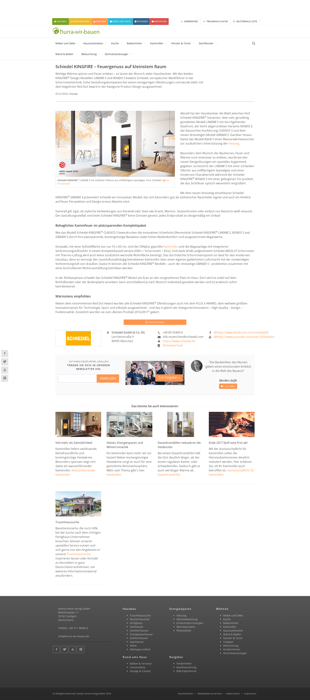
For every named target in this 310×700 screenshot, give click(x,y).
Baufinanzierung (186, 667)
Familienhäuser (139, 630)
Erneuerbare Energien (190, 623)
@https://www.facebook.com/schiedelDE (241, 332)
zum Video (229, 386)
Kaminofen (156, 43)
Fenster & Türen (181, 43)
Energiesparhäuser (141, 634)
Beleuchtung (89, 54)
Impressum (250, 693)
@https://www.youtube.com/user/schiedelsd (244, 337)
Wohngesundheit (140, 649)
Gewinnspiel (191, 21)
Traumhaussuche (79, 554)
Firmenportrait (173, 345)
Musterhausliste (139, 619)
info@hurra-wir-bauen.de (73, 636)
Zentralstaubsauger (116, 54)
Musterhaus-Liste (246, 21)
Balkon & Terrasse (141, 663)
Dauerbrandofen (169, 475)
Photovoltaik (184, 630)
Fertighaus (136, 623)
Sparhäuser (137, 642)
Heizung (233, 143)
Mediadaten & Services (210, 693)
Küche (115, 43)
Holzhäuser (137, 626)
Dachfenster (206, 43)
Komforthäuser (139, 638)
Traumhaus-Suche (217, 21)
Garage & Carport (140, 671)
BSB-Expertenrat (186, 671)
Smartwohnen (185, 693)
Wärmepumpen (186, 626)
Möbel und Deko (65, 43)
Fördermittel (184, 663)
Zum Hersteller (156, 322)
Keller (133, 645)
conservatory (137, 667)
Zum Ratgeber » (169, 377)
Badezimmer (134, 43)
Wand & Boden (64, 54)
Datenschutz (233, 693)
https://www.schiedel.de (179, 341)
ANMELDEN (108, 378)
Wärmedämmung (187, 619)
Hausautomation (93, 43)
